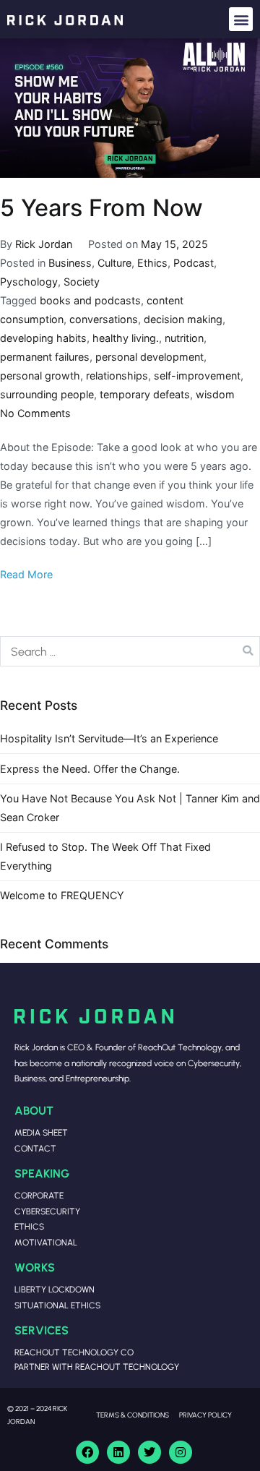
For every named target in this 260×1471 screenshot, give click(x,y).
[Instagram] (180, 1452)
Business (70, 263)
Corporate (39, 1195)
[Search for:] (130, 651)
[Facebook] (87, 1452)
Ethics (152, 263)
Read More (26, 574)
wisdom (215, 394)
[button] (241, 19)
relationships (117, 375)
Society (82, 281)
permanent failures (45, 357)
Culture (114, 263)
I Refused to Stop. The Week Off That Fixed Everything (105, 856)
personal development (149, 357)
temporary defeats (145, 394)
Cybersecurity (47, 1211)
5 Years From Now (101, 208)
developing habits (43, 338)
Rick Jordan (43, 244)
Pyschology (29, 281)
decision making (183, 319)
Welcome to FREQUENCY (62, 895)
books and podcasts (90, 300)
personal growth (40, 375)
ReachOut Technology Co (74, 1352)
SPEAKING (41, 1172)
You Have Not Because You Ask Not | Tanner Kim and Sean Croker (130, 807)
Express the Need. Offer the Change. (90, 769)
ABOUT (33, 1110)
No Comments (35, 413)
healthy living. (125, 338)
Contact (35, 1148)
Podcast (193, 263)
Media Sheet (41, 1132)
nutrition (184, 338)
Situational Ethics (57, 1305)
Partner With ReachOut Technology (96, 1366)
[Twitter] (149, 1452)
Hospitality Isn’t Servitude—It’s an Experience (109, 738)
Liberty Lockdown (54, 1289)
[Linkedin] (118, 1452)
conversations (103, 319)
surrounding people (47, 394)
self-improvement (197, 375)
